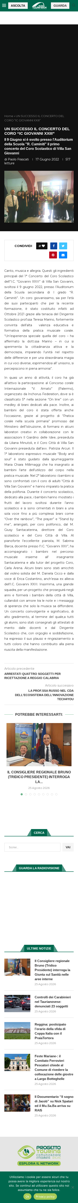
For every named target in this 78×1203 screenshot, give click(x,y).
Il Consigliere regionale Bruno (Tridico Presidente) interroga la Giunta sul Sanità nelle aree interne (52, 970)
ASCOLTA (18, 5)
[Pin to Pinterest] (53, 255)
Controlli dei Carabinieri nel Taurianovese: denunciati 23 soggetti (53, 1001)
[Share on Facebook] (53, 245)
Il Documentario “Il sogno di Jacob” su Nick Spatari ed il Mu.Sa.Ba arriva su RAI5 (54, 1103)
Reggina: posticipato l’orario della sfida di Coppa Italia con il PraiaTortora (50, 1031)
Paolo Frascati (18, 159)
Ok (27, 1196)
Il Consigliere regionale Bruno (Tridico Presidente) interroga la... (39, 777)
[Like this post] (43, 245)
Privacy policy (45, 1196)
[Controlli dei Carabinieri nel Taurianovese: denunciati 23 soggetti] (17, 1003)
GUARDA (60, 5)
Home (8, 116)
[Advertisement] (39, 73)
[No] (72, 1187)
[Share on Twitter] (63, 245)
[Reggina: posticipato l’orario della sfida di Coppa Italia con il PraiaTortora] (17, 1030)
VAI (68, 847)
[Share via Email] (63, 255)
